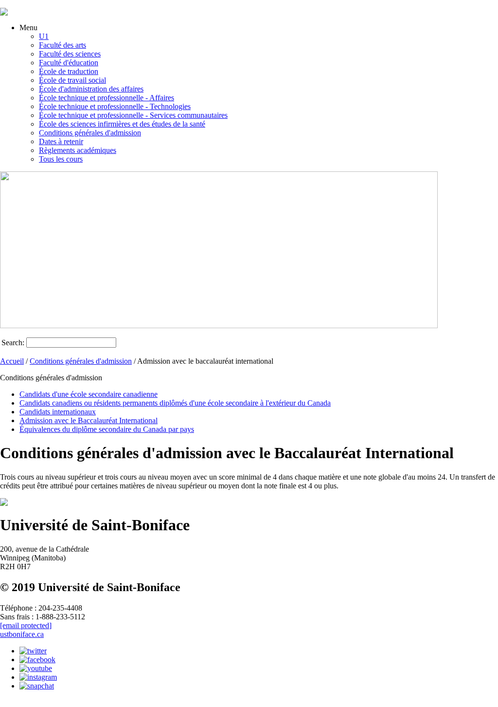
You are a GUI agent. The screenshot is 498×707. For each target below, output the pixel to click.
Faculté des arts (62, 45)
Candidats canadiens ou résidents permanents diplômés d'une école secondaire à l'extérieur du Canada (175, 403)
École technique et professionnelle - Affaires (106, 97)
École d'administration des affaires (91, 89)
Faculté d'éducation (68, 62)
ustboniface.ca (22, 634)
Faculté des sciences (70, 54)
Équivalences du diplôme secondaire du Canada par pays (106, 429)
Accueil (12, 361)
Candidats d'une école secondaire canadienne (88, 394)
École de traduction (68, 71)
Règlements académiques (77, 150)
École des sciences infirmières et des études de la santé (122, 124)
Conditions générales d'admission (90, 133)
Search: (12, 342)
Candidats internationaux (57, 412)
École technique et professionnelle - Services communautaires (133, 115)
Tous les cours (61, 159)
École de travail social (72, 80)
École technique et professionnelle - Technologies (115, 106)
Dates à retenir (61, 141)
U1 (44, 36)
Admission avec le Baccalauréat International (88, 420)
